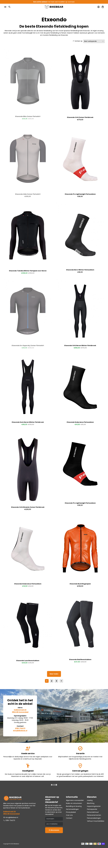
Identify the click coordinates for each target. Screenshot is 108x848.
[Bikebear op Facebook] (52, 785)
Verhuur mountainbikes (95, 821)
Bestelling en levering (74, 806)
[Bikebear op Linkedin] (56, 785)
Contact (69, 818)
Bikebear (16, 844)
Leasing (89, 800)
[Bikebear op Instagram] (54, 785)
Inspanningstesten (94, 806)
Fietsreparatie (92, 809)
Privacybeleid (71, 812)
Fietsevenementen (94, 815)
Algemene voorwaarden (75, 800)
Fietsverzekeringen (94, 818)
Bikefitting (90, 803)
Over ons (69, 815)
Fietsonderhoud (93, 812)
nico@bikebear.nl (10, 817)
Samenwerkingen (72, 809)
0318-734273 (9, 820)
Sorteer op (77, 41)
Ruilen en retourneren (74, 803)
